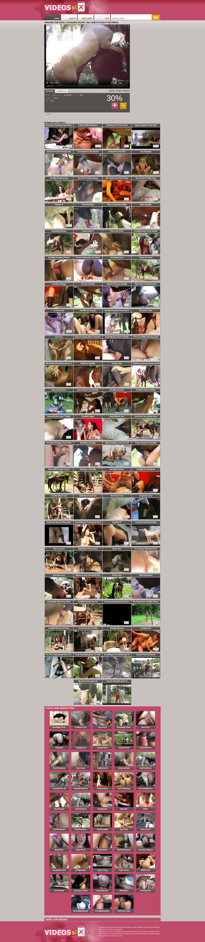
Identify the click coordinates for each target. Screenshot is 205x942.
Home (56, 18)
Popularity (87, 18)
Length (72, 18)
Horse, (56, 98)
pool (52, 101)
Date (107, 18)
